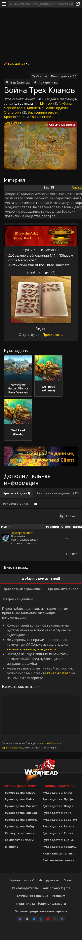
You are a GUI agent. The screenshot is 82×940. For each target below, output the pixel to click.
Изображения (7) (41, 272)
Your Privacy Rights (56, 888)
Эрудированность (23, 533)
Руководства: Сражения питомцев (60, 833)
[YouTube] (48, 919)
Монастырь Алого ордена (47, 108)
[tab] (16, 493)
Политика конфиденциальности (41, 903)
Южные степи (40, 117)
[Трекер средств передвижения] (41, 456)
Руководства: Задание (60, 819)
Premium (58, 896)
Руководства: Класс (20, 792)
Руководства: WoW (20, 786)
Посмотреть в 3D (63, 76)
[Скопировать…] (62, 516)
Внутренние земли (42, 112)
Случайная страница (32, 896)
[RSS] (55, 919)
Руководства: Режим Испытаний (60, 847)
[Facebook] (41, 919)
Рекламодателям (25, 888)
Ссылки (41, 76)
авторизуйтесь (48, 743)
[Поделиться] (78, 4)
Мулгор (46, 103)
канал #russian (58, 673)
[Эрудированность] (5, 538)
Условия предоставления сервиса (41, 911)
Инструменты (49, 880)
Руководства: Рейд (19, 826)
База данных (16, 63)
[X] (27, 919)
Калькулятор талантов (22, 833)
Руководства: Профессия (23, 819)
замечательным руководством (31, 649)
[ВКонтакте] (62, 919)
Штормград (23, 103)
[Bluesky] (34, 919)
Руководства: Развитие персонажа (23, 806)
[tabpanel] (41, 535)
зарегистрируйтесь (12, 747)
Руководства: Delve (19, 799)
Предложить (53, 334)
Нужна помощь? (22, 880)
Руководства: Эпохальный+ (23, 813)
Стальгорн (12, 112)
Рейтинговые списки (58, 860)
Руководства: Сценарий (60, 840)
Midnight (11, 847)
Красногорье (14, 117)
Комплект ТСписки (19, 840)
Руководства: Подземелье (60, 806)
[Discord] (20, 919)
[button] (53, 142)
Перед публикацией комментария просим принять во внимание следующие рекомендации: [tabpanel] (38, 677)
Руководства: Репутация (60, 826)
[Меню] (4, 4)
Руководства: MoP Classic (60, 786)
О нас (67, 880)
